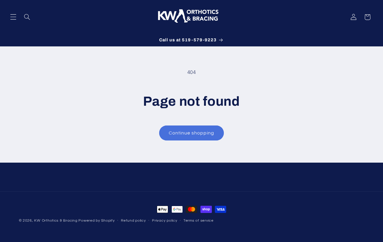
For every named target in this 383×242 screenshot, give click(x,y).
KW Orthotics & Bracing (55, 220)
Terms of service (198, 221)
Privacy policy (164, 221)
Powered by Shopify (96, 220)
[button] (13, 17)
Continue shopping (192, 133)
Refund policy (133, 221)
